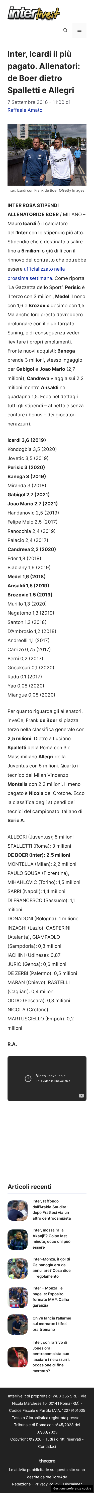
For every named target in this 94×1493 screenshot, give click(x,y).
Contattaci (47, 1446)
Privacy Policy (47, 1484)
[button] (65, 30)
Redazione (21, 1484)
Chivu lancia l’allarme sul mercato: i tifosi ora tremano (52, 1324)
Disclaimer (72, 1484)
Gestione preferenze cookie (72, 1488)
